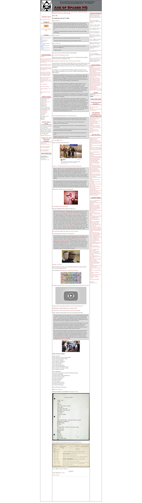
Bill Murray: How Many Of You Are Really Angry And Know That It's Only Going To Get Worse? (70, 285)
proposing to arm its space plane (75, 214)
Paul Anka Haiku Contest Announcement (94, 119)
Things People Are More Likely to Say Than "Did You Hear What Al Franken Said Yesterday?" (95, 157)
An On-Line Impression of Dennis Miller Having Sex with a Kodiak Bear (95, 256)
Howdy (91, 39)
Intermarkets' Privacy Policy (45, 19)
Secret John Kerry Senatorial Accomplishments (95, 189)
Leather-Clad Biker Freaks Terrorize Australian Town (94, 238)
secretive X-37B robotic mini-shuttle (63, 212)
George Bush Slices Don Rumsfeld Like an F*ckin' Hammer (94, 131)
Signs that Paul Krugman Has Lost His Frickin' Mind (95, 160)
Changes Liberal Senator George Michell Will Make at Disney (95, 193)
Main (82, 12)
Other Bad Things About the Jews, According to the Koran (95, 166)
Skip (91, 28)
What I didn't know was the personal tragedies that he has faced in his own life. (70, 239)
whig (91, 53)
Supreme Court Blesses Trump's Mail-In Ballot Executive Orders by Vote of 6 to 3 (46, 68)
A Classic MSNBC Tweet (57, 140)
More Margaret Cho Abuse (94, 206)
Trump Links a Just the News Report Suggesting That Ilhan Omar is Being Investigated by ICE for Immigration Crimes (46, 73)
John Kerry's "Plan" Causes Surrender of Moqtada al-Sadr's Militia (95, 213)
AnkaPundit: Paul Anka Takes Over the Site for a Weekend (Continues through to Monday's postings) (95, 127)
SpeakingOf (92, 42)
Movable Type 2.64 (93, 282)
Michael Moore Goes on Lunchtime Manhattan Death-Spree (95, 219)
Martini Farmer (92, 34)
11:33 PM (62, 472)
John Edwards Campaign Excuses (95, 190)
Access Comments (56, 474)
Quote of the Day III (56, 43)
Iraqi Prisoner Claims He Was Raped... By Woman (95, 209)
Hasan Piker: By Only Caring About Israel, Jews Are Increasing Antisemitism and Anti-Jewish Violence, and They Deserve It (46, 80)
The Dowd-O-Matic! (93, 266)
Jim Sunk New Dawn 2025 (45, 101)
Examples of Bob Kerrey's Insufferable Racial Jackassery (95, 170)
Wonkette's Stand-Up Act (94, 245)
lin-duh (91, 45)
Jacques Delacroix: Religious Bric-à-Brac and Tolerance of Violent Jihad (66, 61)
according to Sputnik (69, 224)
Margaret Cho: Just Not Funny (95, 204)
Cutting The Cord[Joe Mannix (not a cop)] (45, 143)
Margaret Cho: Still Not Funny (95, 207)
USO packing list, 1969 (73, 391)
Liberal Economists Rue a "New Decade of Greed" (95, 225)
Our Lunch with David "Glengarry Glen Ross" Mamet (95, 262)
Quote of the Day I (55, 20)
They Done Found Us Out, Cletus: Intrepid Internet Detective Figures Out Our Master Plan (96, 233)
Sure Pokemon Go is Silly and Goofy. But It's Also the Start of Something (66, 310)
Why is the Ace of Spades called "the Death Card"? (95, 110)
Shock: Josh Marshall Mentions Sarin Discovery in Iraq (95, 236)
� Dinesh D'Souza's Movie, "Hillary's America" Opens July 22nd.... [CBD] (66, 12)
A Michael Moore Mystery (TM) (95, 265)
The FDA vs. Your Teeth (57, 264)
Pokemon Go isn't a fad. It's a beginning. (62, 338)
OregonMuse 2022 (44, 112)
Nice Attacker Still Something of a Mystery (60, 55)
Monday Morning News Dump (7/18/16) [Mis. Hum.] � (69, 12)
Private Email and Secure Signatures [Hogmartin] (44, 150)
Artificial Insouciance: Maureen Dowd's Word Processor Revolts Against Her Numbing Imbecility (95, 228)
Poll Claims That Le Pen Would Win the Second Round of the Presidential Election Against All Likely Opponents (46, 60)
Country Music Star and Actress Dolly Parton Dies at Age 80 (46, 65)
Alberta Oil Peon (93, 20)
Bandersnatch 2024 (44, 104)
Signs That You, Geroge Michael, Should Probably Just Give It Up (95, 149)
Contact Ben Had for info (45, 159)
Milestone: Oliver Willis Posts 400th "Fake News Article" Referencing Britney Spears (95, 222)
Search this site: (92, 94)
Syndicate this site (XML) (94, 279)
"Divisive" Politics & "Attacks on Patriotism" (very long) (95, 275)
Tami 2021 (42, 115)
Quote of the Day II (56, 35)
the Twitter (60, 389)
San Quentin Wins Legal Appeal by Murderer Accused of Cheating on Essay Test (67, 306)
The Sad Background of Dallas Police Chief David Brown (63, 233)
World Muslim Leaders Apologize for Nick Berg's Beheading (96, 216)
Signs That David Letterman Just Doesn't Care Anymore (95, 168)
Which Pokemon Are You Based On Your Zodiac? (69, 270)
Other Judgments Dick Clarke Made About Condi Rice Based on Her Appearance (95, 175)
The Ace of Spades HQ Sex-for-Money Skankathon (95, 201)
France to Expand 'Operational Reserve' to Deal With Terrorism (64, 115)
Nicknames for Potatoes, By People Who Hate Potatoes (95, 141)
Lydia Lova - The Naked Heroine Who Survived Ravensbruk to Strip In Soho (66, 166)
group (55, 387)
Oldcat (91, 31)
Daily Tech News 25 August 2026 (96, 90)
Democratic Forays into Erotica (95, 137)
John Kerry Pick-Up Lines (94, 191)
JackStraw (91, 24)
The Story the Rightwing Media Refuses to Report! (95, 259)
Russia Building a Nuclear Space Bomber (60, 206)
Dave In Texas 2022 (44, 110)
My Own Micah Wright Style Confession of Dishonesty (95, 252)
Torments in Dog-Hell (93, 195)
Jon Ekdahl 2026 (43, 99)
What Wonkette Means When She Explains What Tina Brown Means (95, 243)
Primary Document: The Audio (95, 117)
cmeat (91, 50)
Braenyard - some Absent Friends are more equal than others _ (95, 58)
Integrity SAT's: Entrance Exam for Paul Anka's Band (95, 121)
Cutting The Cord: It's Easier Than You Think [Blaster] (45, 147)
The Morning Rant (44, 84)
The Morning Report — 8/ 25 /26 (95, 88)
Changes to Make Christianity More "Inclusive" (95, 187)
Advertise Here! (46, 17)
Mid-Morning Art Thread (45, 86)
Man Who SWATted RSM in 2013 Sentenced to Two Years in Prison (65, 231)
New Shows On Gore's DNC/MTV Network (94, 139)
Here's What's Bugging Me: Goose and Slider (94, 250)
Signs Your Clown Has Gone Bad (95, 147)
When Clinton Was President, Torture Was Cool (95, 241)
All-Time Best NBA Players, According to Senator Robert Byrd (95, 163)
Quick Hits (42, 56)
